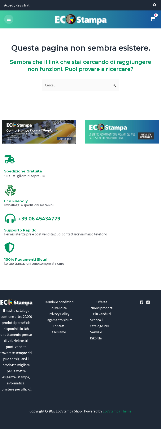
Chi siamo (59, 332)
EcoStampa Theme (117, 411)
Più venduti (102, 314)
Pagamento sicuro (59, 320)
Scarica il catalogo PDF (100, 323)
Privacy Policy (59, 314)
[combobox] (80, 85)
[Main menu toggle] (8, 19)
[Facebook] (142, 302)
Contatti (59, 326)
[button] (155, 5)
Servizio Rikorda (96, 335)
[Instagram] (148, 302)
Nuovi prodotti (102, 308)
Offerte (101, 302)
